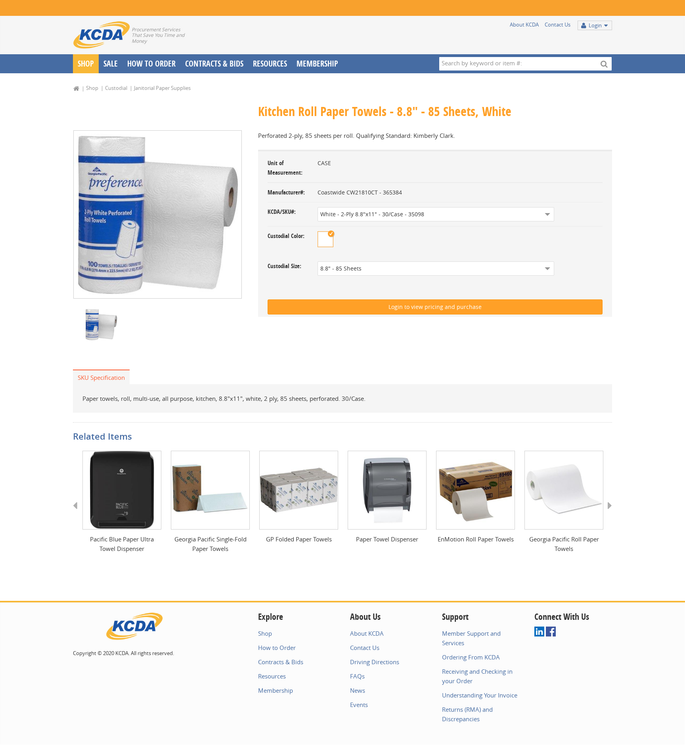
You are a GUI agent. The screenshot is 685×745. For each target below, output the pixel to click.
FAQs (357, 676)
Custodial (116, 87)
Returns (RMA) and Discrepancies (467, 714)
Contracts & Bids (214, 63)
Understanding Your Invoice (479, 695)
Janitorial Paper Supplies (162, 87)
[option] (157, 214)
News (357, 690)
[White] (325, 239)
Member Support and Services (471, 638)
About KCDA (524, 24)
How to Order (277, 648)
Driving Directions (374, 662)
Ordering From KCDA (471, 657)
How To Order (151, 63)
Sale (110, 63)
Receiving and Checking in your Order (477, 676)
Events (359, 705)
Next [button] (607, 513)
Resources (270, 63)
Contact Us (557, 24)
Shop (86, 63)
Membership (317, 63)
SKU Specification (101, 377)
